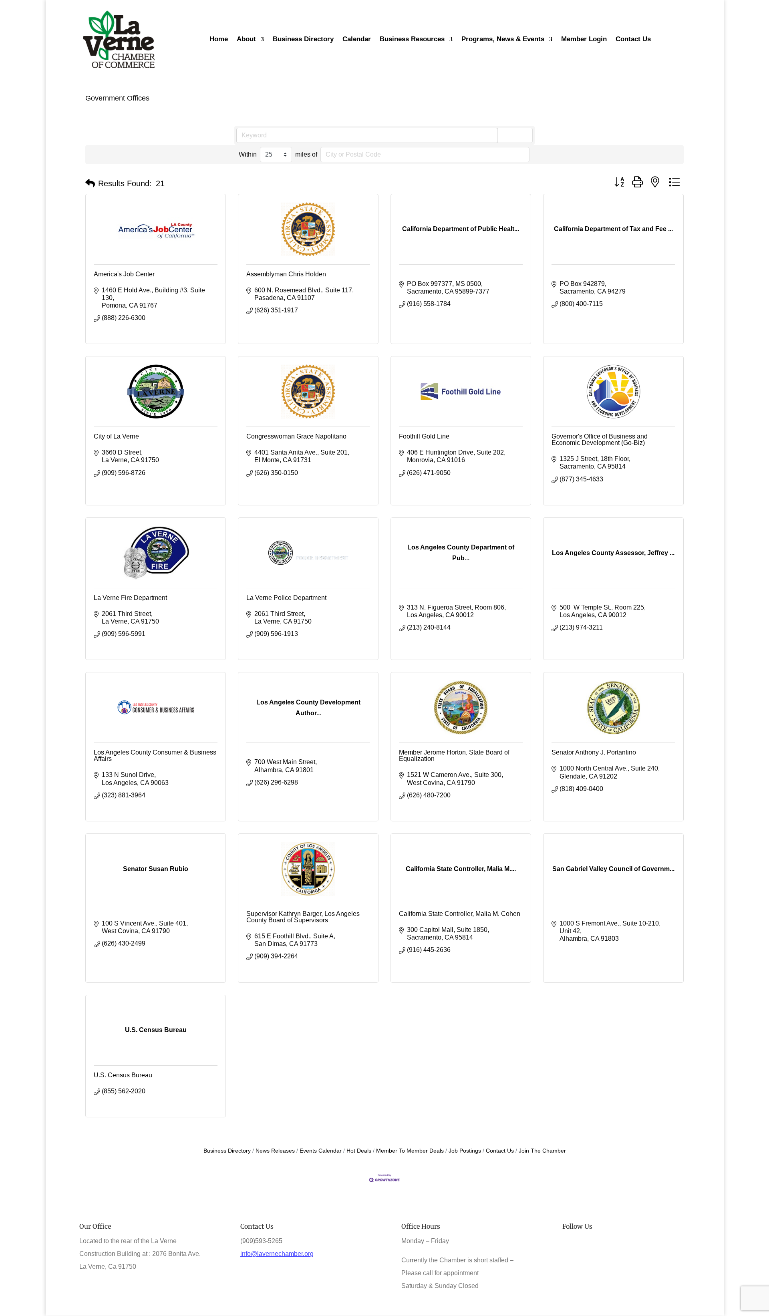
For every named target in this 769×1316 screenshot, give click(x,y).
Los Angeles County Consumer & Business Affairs (155, 755)
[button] (90, 183)
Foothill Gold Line (424, 436)
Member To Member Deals (410, 1151)
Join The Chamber (542, 1151)
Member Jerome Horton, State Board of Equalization (454, 755)
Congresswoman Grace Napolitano (296, 436)
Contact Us (500, 1151)
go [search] (518, 134)
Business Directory (227, 1151)
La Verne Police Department (286, 597)
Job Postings (465, 1151)
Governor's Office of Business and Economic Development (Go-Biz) (600, 439)
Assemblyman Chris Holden (286, 274)
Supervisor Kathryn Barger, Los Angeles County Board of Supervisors (303, 917)
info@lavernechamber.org (277, 1253)
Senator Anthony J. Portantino (594, 752)
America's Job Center (124, 274)
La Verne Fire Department (130, 597)
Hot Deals (358, 1151)
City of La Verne (116, 436)
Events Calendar (321, 1151)
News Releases (275, 1151)
